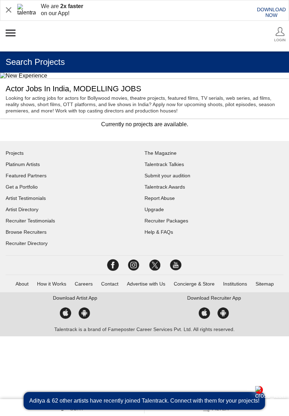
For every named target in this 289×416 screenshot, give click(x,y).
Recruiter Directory (27, 243)
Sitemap (265, 284)
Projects (15, 153)
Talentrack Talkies (164, 164)
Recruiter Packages (166, 221)
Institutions (235, 284)
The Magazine (160, 153)
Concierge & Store (194, 284)
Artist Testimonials (26, 198)
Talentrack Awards (164, 187)
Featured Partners (26, 175)
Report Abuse (159, 198)
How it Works (51, 284)
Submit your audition (167, 175)
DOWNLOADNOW (271, 12)
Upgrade (154, 209)
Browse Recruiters (26, 232)
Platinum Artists (23, 164)
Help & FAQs (158, 232)
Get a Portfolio (22, 187)
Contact (109, 284)
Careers (84, 284)
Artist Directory (22, 209)
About (22, 284)
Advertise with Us (146, 284)
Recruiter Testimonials (30, 221)
